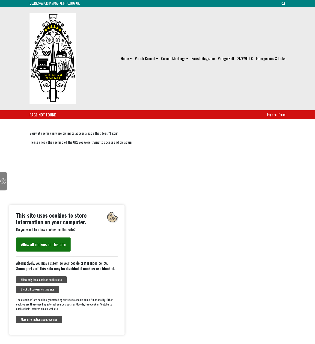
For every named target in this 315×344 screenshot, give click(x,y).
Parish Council (145, 58)
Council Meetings (173, 58)
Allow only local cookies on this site (41, 280)
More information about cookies (39, 319)
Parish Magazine (203, 58)
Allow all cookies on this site (43, 244)
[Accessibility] (3, 181)
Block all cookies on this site (37, 289)
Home (125, 58)
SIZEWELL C (245, 58)
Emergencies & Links (270, 58)
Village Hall (226, 58)
